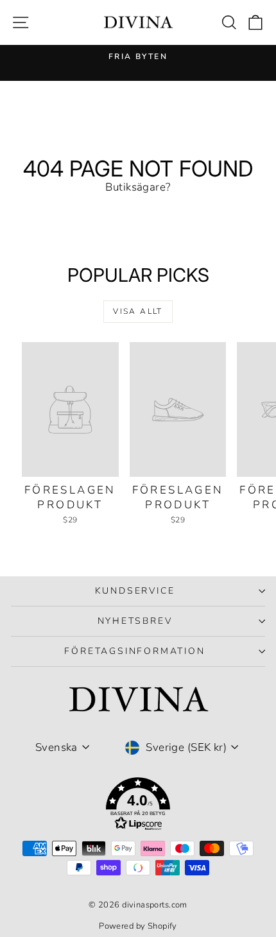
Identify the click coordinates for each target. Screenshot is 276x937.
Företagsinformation (134, 651)
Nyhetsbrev (135, 621)
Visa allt (138, 311)
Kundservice (135, 591)
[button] (138, 806)
